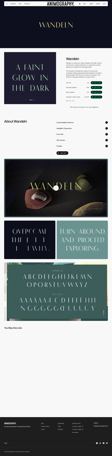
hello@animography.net (101, 426)
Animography (11, 451)
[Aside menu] (7, 4)
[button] (91, 4)
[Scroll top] (110, 454)
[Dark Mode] (80, 4)
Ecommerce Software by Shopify (22, 451)
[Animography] (56, 3)
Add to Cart (96, 83)
